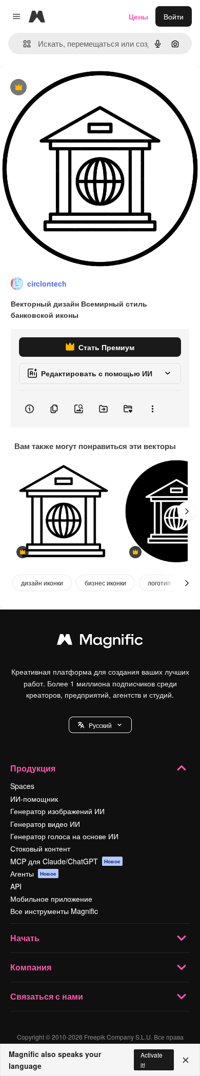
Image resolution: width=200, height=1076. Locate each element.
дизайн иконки (42, 582)
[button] (100, 725)
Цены (138, 16)
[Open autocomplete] (23, 44)
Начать (24, 938)
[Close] (185, 1060)
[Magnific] (100, 641)
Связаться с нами (46, 996)
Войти (174, 16)
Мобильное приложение (51, 899)
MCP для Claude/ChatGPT (65, 861)
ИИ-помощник (34, 799)
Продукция (32, 768)
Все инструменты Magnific (54, 911)
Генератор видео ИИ (45, 824)
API (16, 886)
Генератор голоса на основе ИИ (64, 836)
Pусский (100, 725)
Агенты (33, 873)
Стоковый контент (40, 848)
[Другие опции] (152, 409)
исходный (68, 88)
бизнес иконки (105, 582)
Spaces (22, 786)
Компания (30, 967)
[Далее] (186, 511)
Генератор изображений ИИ (57, 811)
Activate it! (152, 1059)
